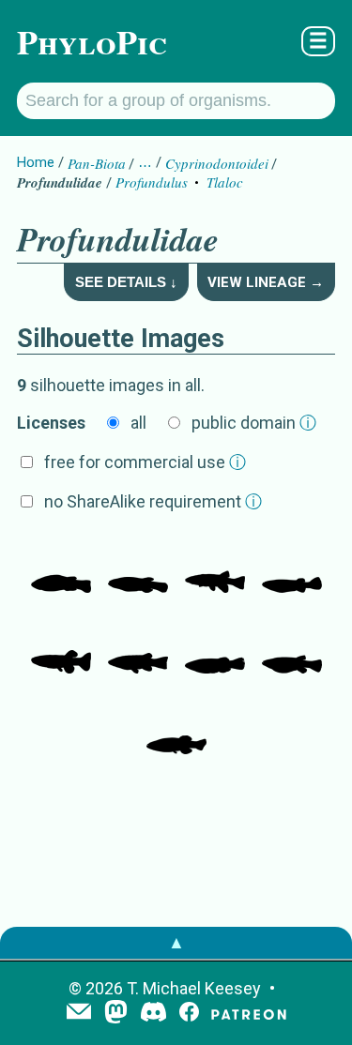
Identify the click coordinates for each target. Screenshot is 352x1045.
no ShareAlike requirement (153, 501)
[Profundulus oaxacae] (61, 565)
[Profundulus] (292, 645)
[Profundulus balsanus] (215, 645)
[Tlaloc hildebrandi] (61, 645)
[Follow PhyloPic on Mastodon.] (116, 1013)
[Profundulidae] (292, 565)
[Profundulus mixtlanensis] (138, 565)
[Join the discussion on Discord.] (154, 1013)
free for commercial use (145, 462)
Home (35, 162)
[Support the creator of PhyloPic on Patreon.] (248, 1013)
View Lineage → (265, 282)
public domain (253, 422)
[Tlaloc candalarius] (138, 645)
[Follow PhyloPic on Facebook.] (189, 1013)
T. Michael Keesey (194, 988)
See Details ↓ (126, 282)
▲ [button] (176, 942)
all (138, 422)
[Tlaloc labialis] (215, 565)
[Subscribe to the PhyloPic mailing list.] (79, 1013)
